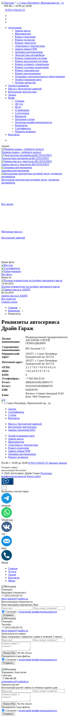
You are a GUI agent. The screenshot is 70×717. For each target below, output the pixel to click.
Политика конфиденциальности (33, 122)
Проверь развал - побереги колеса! (21, 152)
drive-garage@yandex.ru (14, 598)
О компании (22, 110)
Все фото (6, 274)
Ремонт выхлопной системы (31, 61)
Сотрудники (22, 113)
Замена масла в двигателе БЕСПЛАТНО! (25, 164)
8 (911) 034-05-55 (38, 462)
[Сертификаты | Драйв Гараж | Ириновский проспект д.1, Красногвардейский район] (10, 268)
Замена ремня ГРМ (26, 49)
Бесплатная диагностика (22, 91)
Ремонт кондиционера (28, 73)
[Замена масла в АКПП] (15, 289)
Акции (12, 94)
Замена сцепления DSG (22, 430)
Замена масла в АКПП (14, 295)
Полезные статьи (25, 119)
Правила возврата (25, 131)
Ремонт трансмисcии (27, 70)
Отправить (8, 615)
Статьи (12, 415)
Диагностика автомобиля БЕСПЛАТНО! (25, 158)
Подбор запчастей (25, 82)
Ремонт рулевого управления (32, 64)
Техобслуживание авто (28, 79)
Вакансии (20, 116)
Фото (18, 107)
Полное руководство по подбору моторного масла (30, 286)
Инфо (11, 97)
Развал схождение (25, 36)
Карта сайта (34, 476)
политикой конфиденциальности (38, 611)
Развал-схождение (18, 447)
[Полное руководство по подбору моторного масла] (31, 280)
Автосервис (15, 27)
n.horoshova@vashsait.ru (15, 681)
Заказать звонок (58, 462)
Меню (11, 580)
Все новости (8, 298)
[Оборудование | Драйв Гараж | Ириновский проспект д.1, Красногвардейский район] (11, 271)
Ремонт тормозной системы (31, 58)
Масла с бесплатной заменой (25, 423)
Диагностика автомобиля (29, 55)
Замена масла (22, 30)
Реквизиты (21, 125)
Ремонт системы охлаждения (32, 67)
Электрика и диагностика (30, 45)
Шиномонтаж (23, 33)
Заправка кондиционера (29, 52)
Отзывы (19, 100)
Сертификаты (23, 128)
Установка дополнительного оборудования (40, 76)
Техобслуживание (18, 85)
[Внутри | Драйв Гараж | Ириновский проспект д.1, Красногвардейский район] (7, 265)
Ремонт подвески (25, 39)
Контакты (14, 134)
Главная (12, 568)
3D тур (19, 104)
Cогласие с (31, 611)
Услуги (12, 571)
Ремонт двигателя (25, 42)
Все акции (7, 204)
